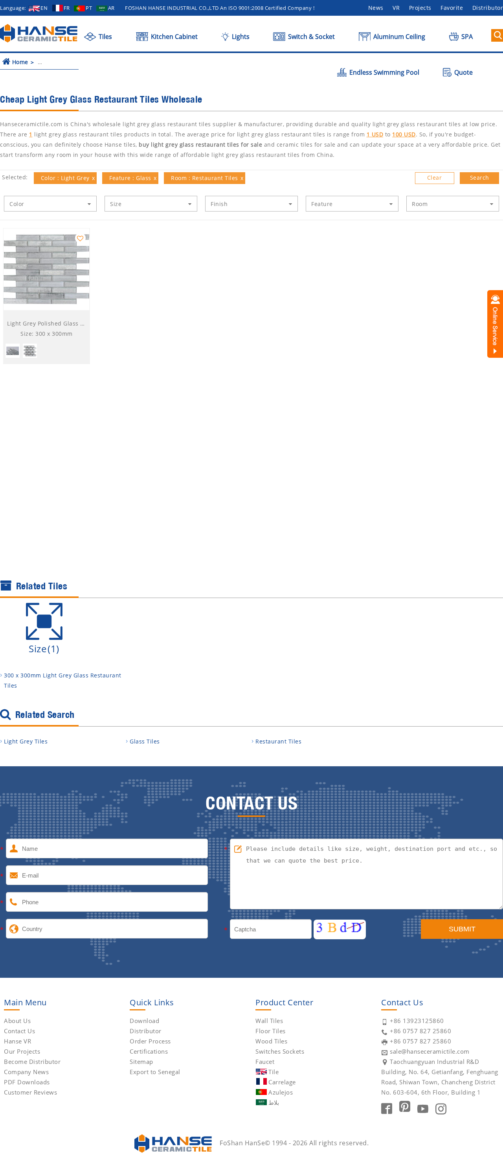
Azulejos (280, 1092)
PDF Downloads (27, 1082)
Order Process (150, 1041)
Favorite (452, 7)
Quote (463, 72)
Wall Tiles (269, 1021)
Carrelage (282, 1082)
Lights (239, 36)
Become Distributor (32, 1061)
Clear (434, 177)
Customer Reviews (30, 1092)
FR (67, 7)
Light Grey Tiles (26, 741)
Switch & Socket (310, 36)
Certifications (149, 1051)
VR (396, 7)
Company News (26, 1072)
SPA (466, 36)
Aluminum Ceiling (398, 36)
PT (89, 7)
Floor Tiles (270, 1031)
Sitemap (141, 1061)
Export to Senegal (155, 1072)
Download (144, 1021)
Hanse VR (17, 1041)
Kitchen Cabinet (173, 36)
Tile (273, 1072)
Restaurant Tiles (278, 741)
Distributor (146, 1031)
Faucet (264, 1061)
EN (44, 7)
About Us (17, 1021)
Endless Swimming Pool (383, 72)
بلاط (273, 1102)
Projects (420, 7)
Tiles (104, 36)
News (376, 7)
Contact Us (19, 1031)
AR (111, 7)
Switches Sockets (279, 1051)
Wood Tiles (271, 1041)
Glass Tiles (145, 741)
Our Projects (22, 1051)
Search (479, 177)
